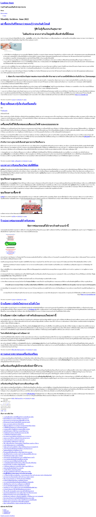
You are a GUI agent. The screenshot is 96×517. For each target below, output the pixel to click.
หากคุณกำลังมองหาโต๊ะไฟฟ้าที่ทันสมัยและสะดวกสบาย (17, 489)
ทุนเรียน (14, 216)
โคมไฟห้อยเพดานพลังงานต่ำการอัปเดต (13, 455)
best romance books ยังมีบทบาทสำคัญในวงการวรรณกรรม (17, 436)
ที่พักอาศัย (14, 349)
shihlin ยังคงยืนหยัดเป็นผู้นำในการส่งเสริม (13, 468)
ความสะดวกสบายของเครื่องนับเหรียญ (19, 354)
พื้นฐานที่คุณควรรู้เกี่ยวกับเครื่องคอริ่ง (18, 103)
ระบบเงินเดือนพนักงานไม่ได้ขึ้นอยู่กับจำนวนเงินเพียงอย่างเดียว (18, 416)
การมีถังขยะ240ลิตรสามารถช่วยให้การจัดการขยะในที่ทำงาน (18, 466)
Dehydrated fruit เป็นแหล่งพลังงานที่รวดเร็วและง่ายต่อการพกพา (18, 476)
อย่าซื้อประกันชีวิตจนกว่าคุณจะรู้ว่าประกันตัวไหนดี (25, 24)
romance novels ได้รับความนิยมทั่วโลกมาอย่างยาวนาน (16, 438)
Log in (4, 509)
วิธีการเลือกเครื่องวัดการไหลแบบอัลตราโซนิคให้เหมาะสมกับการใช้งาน (21, 443)
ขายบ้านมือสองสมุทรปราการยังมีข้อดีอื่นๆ (13, 445)
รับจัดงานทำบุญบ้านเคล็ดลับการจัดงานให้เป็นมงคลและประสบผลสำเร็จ (20, 446)
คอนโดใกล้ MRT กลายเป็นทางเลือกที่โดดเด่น (14, 464)
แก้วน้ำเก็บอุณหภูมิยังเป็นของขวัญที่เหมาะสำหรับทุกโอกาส (17, 448)
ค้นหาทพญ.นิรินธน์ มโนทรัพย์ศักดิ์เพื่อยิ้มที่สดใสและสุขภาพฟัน (18, 498)
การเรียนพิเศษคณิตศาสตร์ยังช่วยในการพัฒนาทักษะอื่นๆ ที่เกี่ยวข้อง (19, 462)
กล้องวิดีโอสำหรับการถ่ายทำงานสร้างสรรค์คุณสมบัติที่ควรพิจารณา (20, 454)
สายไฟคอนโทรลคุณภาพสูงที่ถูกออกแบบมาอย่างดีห (16, 432)
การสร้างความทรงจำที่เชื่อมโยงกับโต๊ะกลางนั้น (15, 461)
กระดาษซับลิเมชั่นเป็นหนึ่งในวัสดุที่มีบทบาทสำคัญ (15, 459)
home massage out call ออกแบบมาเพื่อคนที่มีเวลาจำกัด (16, 420)
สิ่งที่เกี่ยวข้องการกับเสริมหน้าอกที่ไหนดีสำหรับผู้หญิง (16, 501)
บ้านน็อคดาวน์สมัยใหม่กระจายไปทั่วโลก (20, 303)
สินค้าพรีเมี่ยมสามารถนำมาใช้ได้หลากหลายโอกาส (16, 418)
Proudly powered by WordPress (8, 515)
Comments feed (6, 512)
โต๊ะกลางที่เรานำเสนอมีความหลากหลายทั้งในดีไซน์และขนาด (18, 491)
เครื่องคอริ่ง (18, 161)
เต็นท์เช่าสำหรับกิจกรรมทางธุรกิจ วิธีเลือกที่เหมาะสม (16, 494)
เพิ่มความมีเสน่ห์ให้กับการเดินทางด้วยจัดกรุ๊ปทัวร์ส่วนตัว (17, 503)
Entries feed (6, 510)
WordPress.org (6, 513)
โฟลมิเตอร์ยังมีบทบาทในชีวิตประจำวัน (12, 450)
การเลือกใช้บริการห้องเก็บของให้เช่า (12, 469)
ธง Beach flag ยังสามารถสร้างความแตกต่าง (14, 439)
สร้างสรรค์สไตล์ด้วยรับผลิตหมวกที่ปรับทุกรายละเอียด (16, 485)
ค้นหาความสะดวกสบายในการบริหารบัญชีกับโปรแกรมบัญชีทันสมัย (20, 499)
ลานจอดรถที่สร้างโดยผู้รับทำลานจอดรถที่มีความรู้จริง (16, 429)
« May (2, 410)
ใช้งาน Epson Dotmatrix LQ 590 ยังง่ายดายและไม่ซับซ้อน (17, 478)
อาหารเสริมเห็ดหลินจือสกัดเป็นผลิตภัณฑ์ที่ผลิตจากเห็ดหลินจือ (18, 482)
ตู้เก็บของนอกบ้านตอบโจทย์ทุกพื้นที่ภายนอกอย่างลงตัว (16, 422)
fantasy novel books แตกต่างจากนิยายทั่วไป (13, 424)
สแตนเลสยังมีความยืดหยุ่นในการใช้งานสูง (13, 441)
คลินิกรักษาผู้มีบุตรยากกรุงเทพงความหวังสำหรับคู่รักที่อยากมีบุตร (19, 425)
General (13, 99)
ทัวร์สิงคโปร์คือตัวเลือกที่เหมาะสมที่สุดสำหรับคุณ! (15, 480)
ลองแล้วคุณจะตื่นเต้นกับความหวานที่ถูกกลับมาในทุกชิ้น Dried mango (20, 492)
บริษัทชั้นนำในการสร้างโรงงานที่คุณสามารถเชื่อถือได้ (16, 484)
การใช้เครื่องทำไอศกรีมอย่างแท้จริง (12, 434)
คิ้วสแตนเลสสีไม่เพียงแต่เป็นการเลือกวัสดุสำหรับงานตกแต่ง (17, 452)
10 (7, 404)
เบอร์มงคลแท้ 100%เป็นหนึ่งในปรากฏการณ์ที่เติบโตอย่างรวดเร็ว (19, 457)
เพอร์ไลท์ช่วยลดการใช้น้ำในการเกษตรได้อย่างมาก (15, 431)
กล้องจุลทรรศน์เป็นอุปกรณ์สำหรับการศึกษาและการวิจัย (17, 471)
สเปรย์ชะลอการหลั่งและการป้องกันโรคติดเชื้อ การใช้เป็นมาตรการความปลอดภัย (23, 496)
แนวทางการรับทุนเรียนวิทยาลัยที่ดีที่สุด (19, 165)
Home (4, 15)
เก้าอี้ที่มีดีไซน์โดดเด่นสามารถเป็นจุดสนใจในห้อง (15, 427)
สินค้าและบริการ (21, 349)
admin (25, 99)
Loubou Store (7, 2)
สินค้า (13, 161)
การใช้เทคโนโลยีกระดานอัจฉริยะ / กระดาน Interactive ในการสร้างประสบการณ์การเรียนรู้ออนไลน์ (27, 475)
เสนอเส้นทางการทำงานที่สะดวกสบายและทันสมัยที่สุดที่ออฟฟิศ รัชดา (20, 487)
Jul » (5, 410)
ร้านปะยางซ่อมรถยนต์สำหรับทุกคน (18, 220)
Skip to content (4, 13)
